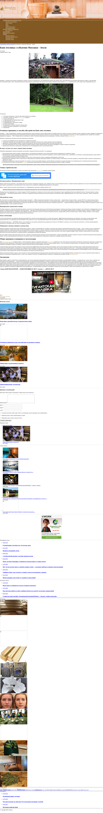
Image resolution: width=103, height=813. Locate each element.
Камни (7, 25)
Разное (5, 34)
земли (3, 296)
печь (48, 789)
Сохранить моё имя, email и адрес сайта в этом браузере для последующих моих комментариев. (24, 413)
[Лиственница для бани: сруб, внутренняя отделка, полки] (13, 614)
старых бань (50, 241)
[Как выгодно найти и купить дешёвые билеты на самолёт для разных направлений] (10, 470)
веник (23, 790)
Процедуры (6, 31)
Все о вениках (9, 30)
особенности (38, 789)
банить (9, 789)
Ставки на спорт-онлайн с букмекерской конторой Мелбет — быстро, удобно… (22, 485)
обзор (33, 789)
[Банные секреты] (8, 13)
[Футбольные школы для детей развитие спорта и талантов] (13, 724)
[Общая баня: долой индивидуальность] (13, 360)
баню (16, 789)
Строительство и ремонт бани (12, 20)
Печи (7, 24)
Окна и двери (9, 23)
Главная (2, 44)
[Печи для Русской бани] (13, 677)
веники (27, 789)
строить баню (21, 117)
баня (1, 296)
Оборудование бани (10, 26)
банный (13, 789)
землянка (8, 296)
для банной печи (74, 254)
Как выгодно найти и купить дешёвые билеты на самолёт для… (18, 472)
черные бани (72, 136)
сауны (85, 789)
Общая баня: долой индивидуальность (12, 363)
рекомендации (75, 789)
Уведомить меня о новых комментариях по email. (13, 415)
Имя (1, 405)
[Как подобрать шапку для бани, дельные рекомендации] (13, 755)
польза (51, 789)
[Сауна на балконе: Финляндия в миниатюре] (13, 770)
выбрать (30, 789)
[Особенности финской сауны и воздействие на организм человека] (13, 339)
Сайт (1, 410)
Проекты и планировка (11, 21)
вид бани (24, 162)
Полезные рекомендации (12, 36)
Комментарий (3, 402)
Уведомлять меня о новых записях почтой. (12, 418)
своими (87, 789)
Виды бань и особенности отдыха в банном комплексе (16, 459)
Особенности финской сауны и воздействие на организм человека (20, 342)
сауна (82, 789)
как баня (67, 81)
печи (46, 789)
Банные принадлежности (10, 29)
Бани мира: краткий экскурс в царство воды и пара (16, 321)
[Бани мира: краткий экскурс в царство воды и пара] (13, 318)
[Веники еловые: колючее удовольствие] (13, 786)
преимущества (69, 789)
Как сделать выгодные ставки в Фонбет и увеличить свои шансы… (19, 512)
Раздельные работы (10, 28)
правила (54, 789)
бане (1, 790)
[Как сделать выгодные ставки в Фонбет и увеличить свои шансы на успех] (10, 510)
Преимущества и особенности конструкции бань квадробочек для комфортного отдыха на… (25, 498)
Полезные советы (10, 39)
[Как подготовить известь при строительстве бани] (13, 692)
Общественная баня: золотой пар (10, 384)
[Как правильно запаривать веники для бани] (13, 630)
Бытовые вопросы (10, 35)
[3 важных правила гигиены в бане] (13, 645)
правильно (58, 789)
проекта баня (40, 170)
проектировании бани (7, 241)
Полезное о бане (9, 38)
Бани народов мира (9, 33)
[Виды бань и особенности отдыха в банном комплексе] (10, 457)
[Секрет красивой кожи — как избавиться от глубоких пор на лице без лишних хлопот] (13, 708)
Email (1, 407)
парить (43, 789)
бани (5, 789)
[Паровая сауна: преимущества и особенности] (13, 739)
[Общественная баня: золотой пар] (13, 381)
